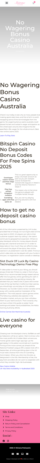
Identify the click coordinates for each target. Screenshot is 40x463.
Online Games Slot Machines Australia (15, 312)
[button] (6, 3)
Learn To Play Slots (7, 136)
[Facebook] (4, 441)
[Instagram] (8, 441)
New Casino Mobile (7, 366)
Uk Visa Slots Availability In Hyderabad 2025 (17, 369)
